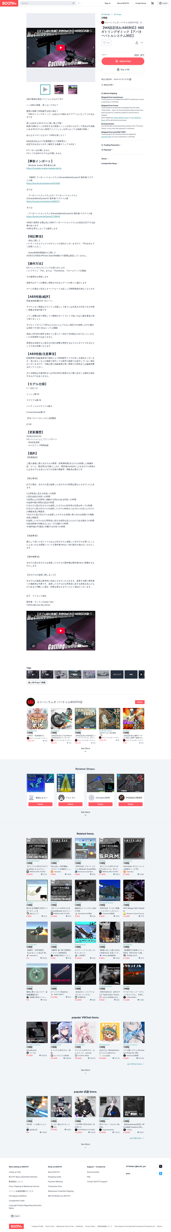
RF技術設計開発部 (134, 797)
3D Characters (32, 731)
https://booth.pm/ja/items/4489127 (43, 201)
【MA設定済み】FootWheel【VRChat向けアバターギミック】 (61, 737)
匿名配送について (16, 1181)
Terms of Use (49, 1226)
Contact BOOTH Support (97, 1181)
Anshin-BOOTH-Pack (121, 118)
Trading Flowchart (111, 145)
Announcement (93, 1172)
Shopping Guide (54, 1177)
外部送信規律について (104, 1226)
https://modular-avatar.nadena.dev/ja (43, 168)
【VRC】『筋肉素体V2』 (36, 736)
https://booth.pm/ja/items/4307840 (43, 183)
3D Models (105, 14)
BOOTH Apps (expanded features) (23, 1177)
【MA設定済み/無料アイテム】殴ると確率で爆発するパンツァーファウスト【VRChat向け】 (133, 737)
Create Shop (140, 3)
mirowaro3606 (103, 797)
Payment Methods (55, 1181)
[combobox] (48, 3)
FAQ (88, 1177)
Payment (107, 150)
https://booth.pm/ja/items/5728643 (43, 216)
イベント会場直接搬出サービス (21, 1191)
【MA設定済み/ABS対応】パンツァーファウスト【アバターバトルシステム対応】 (85, 737)
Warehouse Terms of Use (65, 1226)
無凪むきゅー (42, 797)
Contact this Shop (109, 163)
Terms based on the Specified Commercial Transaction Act (134, 1226)
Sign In (108, 3)
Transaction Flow (55, 1186)
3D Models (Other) (105, 731)
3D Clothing (55, 731)
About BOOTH (123, 3)
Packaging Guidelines (18, 1196)
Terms (104, 159)
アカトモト (71, 797)
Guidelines (79, 1226)
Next (93, 48)
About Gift (108, 85)
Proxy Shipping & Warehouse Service (24, 1186)
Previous (28, 48)
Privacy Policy (90, 1226)
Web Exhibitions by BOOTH (59, 1196)
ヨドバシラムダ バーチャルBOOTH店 (59, 702)
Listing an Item (15, 1172)
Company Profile (37, 1226)
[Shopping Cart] (152, 3)
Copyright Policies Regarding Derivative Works (25, 1206)
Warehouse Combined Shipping (61, 1191)
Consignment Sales (17, 1201)
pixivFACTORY (106, 137)
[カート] (141, 22)
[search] (73, 3)
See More (85, 812)
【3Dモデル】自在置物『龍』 (107, 734)
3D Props (117, 14)
